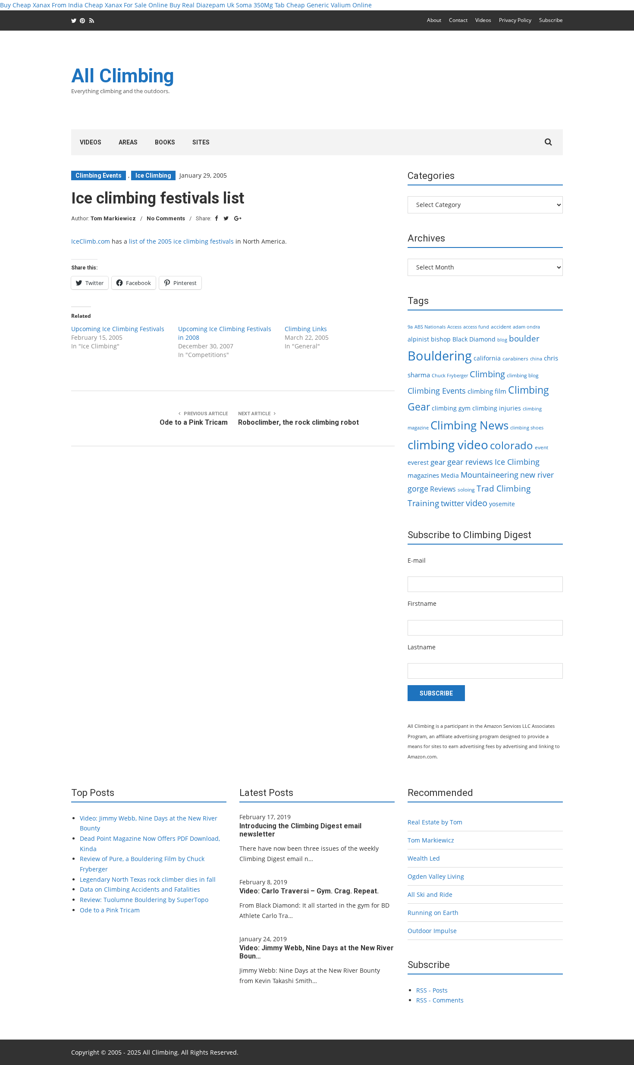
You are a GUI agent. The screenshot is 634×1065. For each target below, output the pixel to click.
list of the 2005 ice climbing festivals (181, 241)
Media (450, 475)
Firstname (422, 603)
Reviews (443, 489)
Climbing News (469, 425)
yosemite (502, 504)
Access (454, 327)
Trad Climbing (503, 488)
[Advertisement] (406, 85)
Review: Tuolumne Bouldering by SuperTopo (144, 900)
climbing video (448, 444)
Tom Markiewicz (113, 218)
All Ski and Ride (430, 894)
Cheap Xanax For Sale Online (126, 5)
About (434, 20)
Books (165, 142)
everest (418, 462)
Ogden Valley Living (436, 876)
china (536, 359)
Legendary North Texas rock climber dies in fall (148, 879)
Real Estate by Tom (435, 822)
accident (501, 326)
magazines (423, 475)
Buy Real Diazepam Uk (201, 5)
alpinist (418, 339)
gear (438, 462)
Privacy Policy (515, 20)
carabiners (515, 358)
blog (502, 340)
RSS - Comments (440, 1000)
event (541, 447)
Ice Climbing (153, 175)
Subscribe (551, 20)
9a (410, 327)
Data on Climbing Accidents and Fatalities (140, 889)
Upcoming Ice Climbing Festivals (117, 329)
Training (423, 503)
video (476, 503)
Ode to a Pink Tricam (110, 910)
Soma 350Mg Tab (260, 5)
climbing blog (523, 375)
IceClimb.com (90, 241)
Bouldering (440, 355)
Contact (458, 20)
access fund (476, 327)
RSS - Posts (432, 990)
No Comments (166, 218)
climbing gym (451, 408)
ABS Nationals (430, 327)
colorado (511, 445)
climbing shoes (526, 428)
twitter (452, 503)
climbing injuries (496, 408)
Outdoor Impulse (432, 931)
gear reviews (470, 461)
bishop (441, 339)
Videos (483, 20)
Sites (201, 142)
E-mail (417, 560)
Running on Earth (433, 912)
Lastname (422, 647)
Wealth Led (424, 858)
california (487, 358)
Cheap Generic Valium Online (329, 5)
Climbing (487, 374)
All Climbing (122, 76)
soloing (466, 489)
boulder (524, 338)
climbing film (487, 391)
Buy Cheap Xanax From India (41, 5)
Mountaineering (489, 475)
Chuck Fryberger (450, 376)
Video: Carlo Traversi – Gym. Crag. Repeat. (309, 891)
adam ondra (526, 327)
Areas (128, 142)
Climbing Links (306, 329)
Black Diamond (474, 339)
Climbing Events (98, 175)
